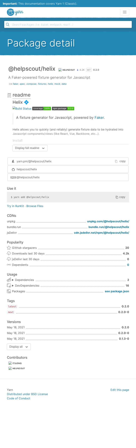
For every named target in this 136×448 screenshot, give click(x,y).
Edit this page (119, 390)
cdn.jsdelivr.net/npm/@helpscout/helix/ (101, 232)
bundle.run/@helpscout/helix (109, 227)
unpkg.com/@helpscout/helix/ (108, 221)
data (64, 83)
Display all (16, 346)
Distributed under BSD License (27, 394)
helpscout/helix (27, 169)
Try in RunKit (15, 206)
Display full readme (27, 148)
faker (15, 83)
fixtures (42, 83)
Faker (99, 117)
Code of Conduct (18, 398)
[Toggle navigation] (124, 12)
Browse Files (34, 206)
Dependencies (24, 280)
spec (22, 83)
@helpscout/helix (28, 177)
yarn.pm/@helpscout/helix (34, 161)
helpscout (69, 70)
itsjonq (17, 363)
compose (31, 83)
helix (50, 83)
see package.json (117, 291)
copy (123, 161)
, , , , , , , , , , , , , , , (25, 286)
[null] (22, 108)
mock (57, 83)
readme (21, 95)
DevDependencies (27, 285)
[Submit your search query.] (7, 24)
